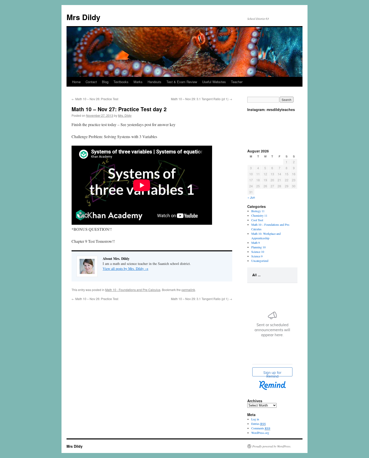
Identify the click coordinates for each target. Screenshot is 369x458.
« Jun (251, 197)
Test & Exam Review (181, 81)
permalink (188, 290)
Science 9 (257, 256)
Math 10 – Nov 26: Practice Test (95, 99)
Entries (258, 424)
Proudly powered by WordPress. (271, 446)
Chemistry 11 (259, 215)
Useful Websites (214, 81)
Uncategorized (259, 261)
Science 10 (257, 252)
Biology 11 (258, 211)
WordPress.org (260, 433)
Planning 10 (258, 247)
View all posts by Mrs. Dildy (125, 268)
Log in (255, 419)
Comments (260, 428)
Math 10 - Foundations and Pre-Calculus (132, 290)
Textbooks (121, 81)
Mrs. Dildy (125, 115)
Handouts (154, 81)
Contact (91, 81)
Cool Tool (257, 220)
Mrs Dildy (83, 17)
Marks (138, 81)
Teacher (236, 81)
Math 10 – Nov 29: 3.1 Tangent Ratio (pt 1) (201, 99)
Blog (105, 81)
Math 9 (255, 243)
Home (76, 81)
